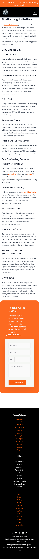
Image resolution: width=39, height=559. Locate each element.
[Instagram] (19, 533)
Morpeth (19, 450)
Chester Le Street (19, 484)
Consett (19, 497)
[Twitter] (16, 533)
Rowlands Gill (19, 470)
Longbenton (19, 525)
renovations (12, 174)
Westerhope (19, 508)
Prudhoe (19, 476)
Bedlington (19, 439)
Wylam (19, 478)
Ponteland (19, 430)
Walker (19, 517)
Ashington (19, 442)
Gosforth (19, 511)
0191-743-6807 (21, 542)
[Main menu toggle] (35, 12)
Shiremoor (19, 425)
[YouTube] (26, 533)
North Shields (19, 428)
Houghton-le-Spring (19, 481)
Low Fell (19, 505)
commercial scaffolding (28, 192)
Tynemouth (19, 464)
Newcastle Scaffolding (11, 25)
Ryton (19, 473)
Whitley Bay (19, 422)
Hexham (19, 487)
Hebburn (19, 456)
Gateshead (19, 419)
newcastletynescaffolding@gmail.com (21, 539)
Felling (19, 500)
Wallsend (19, 444)
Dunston (19, 503)
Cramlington (19, 436)
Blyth (19, 494)
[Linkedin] (23, 533)
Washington (19, 467)
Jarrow (19, 459)
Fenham (19, 514)
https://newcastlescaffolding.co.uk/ (20, 545)
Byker (19, 522)
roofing (29, 174)
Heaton (19, 519)
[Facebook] (12, 533)
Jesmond (20, 447)
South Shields (19, 462)
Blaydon (19, 433)
